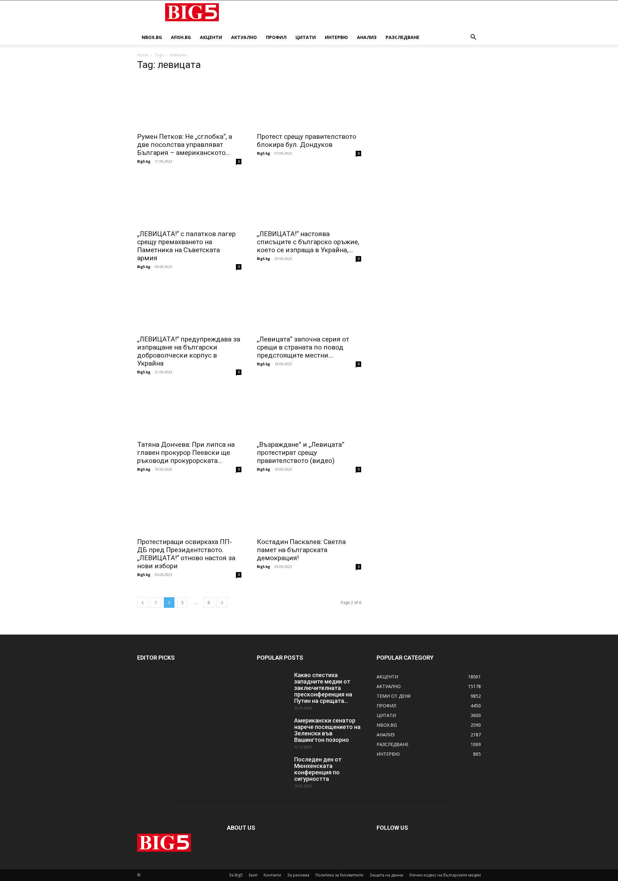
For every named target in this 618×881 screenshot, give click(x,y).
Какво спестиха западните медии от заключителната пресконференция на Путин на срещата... (323, 688)
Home (142, 55)
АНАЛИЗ (367, 37)
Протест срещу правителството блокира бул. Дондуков (306, 140)
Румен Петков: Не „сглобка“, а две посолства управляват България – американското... (184, 145)
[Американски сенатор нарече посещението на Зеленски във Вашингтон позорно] (273, 728)
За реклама (298, 875)
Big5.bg (143, 161)
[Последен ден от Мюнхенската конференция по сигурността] (273, 767)
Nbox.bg (152, 37)
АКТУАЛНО (244, 37)
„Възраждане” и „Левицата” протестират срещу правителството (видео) (300, 452)
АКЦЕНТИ (211, 37)
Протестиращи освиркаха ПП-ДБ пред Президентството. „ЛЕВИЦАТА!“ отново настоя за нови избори (186, 554)
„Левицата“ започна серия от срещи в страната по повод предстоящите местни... (303, 347)
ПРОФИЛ (276, 37)
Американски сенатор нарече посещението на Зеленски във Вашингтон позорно (327, 730)
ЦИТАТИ (305, 37)
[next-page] (222, 602)
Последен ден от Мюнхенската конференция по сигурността (318, 769)
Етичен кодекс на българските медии (445, 875)
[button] (473, 38)
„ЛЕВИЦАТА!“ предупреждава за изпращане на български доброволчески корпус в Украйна (188, 351)
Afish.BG (181, 37)
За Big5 (236, 875)
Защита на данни (386, 875)
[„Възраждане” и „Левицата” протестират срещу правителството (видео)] (309, 410)
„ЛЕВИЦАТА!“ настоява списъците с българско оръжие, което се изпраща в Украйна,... (308, 242)
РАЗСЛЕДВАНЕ (402, 37)
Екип (253, 875)
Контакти (272, 875)
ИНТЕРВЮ (336, 37)
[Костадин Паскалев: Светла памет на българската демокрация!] (309, 508)
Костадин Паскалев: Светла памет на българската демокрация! (301, 550)
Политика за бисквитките (339, 875)
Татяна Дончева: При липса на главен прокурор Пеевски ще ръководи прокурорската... (186, 452)
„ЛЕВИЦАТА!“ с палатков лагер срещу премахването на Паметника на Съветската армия (186, 246)
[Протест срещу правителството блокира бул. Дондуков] (309, 103)
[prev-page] (142, 602)
